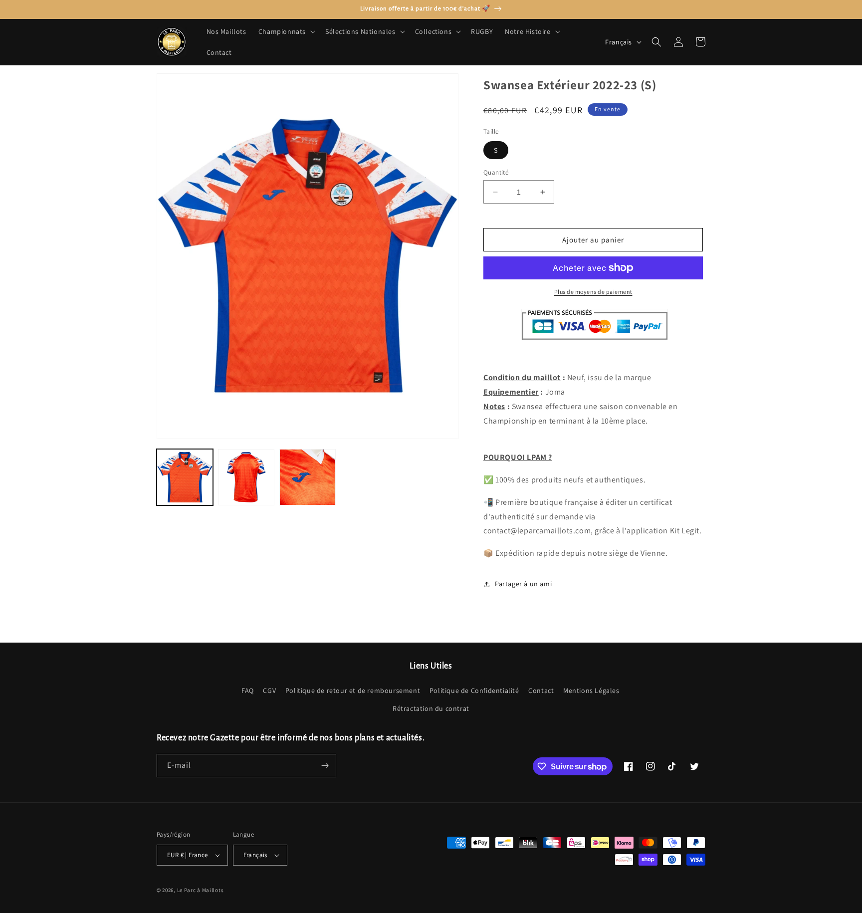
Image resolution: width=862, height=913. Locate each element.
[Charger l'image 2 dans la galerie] (246, 477)
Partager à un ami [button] (523, 583)
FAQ (247, 690)
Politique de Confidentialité (474, 690)
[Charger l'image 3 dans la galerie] (307, 477)
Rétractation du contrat (431, 708)
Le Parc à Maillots (200, 890)
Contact (541, 690)
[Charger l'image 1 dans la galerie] (185, 477)
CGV (269, 690)
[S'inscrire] (325, 765)
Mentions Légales (591, 690)
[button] (285, 31)
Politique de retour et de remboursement (352, 690)
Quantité (495, 172)
